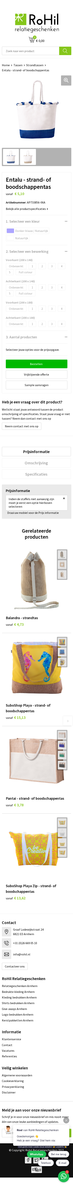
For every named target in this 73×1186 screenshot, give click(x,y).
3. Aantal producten (21, 337)
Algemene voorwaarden (17, 1075)
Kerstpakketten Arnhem (17, 1020)
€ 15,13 (15, 717)
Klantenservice (11, 1039)
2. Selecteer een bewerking (27, 251)
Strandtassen (34, 65)
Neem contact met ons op (21, 426)
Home (6, 65)
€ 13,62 (15, 898)
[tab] (36, 451)
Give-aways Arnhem (14, 1009)
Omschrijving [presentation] (36, 462)
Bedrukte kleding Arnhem (18, 992)
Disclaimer (9, 1092)
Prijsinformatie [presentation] (36, 451)
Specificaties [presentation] (36, 474)
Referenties (9, 1056)
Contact (7, 1045)
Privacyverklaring (13, 1087)
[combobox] (30, 51)
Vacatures (8, 1050)
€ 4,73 (15, 624)
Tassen (17, 65)
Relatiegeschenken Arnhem (19, 986)
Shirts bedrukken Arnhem (18, 1003)
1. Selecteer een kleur (23, 221)
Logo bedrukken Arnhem (17, 1014)
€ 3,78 (15, 805)
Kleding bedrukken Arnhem (19, 997)
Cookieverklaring (13, 1081)
